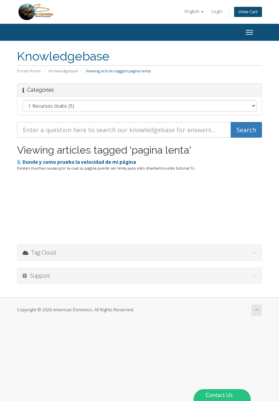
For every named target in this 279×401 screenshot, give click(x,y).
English (192, 11)
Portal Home (29, 70)
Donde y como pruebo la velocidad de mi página (78, 162)
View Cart (248, 12)
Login (217, 11)
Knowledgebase (63, 70)
